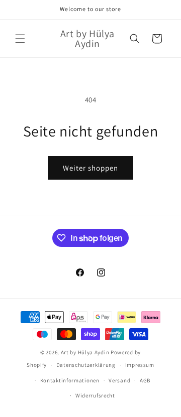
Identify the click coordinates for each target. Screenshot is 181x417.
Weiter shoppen (90, 168)
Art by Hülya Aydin (85, 352)
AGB (145, 380)
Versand (119, 380)
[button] (20, 39)
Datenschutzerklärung (86, 364)
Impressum (139, 364)
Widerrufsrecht (95, 395)
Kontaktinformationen (70, 380)
